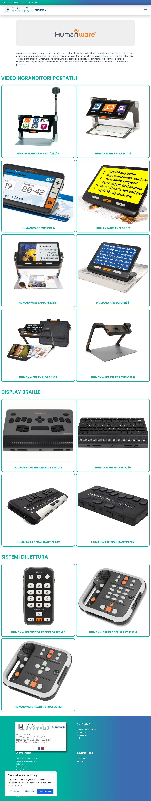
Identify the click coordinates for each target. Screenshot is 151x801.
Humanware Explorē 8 (113, 303)
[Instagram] (42, 748)
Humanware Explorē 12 (113, 228)
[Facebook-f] (39, 748)
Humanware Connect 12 (113, 153)
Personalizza (15, 791)
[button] (145, 10)
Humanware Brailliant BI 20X (113, 542)
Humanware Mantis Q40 (113, 467)
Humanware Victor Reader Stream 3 (38, 632)
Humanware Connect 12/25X (38, 153)
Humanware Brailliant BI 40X (38, 542)
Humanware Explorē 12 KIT (38, 303)
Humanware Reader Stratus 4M (38, 707)
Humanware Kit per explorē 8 (113, 377)
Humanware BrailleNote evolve (38, 467)
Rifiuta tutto (29, 791)
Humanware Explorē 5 (38, 228)
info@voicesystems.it (23, 742)
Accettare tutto (45, 791)
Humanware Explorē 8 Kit (38, 377)
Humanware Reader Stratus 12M (113, 632)
